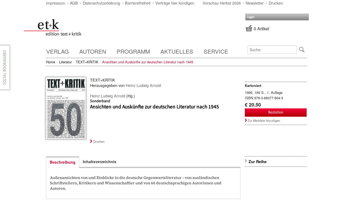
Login (250, 17)
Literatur (65, 61)
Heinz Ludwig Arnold (143, 85)
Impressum (55, 3)
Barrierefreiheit (137, 3)
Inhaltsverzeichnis (99, 161)
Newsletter (255, 3)
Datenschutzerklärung (101, 3)
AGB (74, 3)
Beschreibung (63, 162)
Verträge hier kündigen (174, 3)
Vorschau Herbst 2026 (222, 3)
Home (50, 61)
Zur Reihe (258, 161)
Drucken (276, 3)
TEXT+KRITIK (87, 61)
